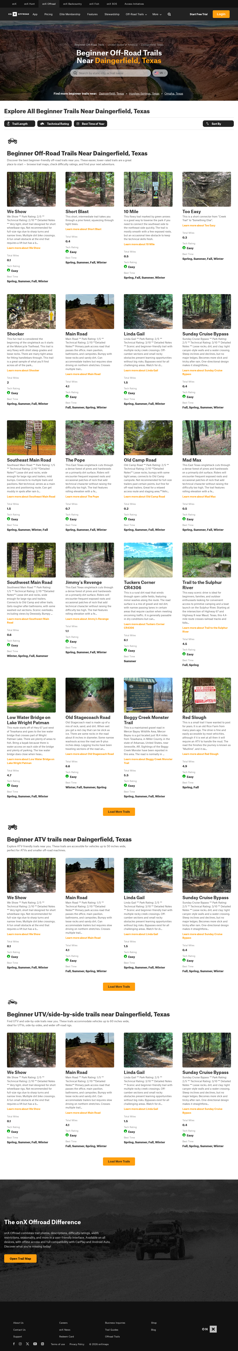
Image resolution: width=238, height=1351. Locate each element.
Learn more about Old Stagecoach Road (90, 738)
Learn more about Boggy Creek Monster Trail (148, 738)
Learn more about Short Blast (83, 229)
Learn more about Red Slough (207, 738)
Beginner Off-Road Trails (89, 44)
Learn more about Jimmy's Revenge (90, 605)
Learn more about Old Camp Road (148, 477)
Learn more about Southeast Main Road (31, 477)
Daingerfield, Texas (111, 93)
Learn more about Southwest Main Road (31, 605)
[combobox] (113, 73)
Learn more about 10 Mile (148, 228)
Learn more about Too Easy (207, 228)
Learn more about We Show (31, 228)
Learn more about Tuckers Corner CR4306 (148, 605)
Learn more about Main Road (90, 352)
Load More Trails (119, 811)
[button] (19, 123)
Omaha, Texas (173, 93)
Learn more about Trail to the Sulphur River (207, 605)
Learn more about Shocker (31, 352)
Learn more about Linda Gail (148, 352)
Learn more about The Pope (90, 477)
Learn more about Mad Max (207, 477)
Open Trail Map (20, 1258)
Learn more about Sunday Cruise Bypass (207, 352)
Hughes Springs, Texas (144, 93)
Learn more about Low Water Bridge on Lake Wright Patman (31, 738)
